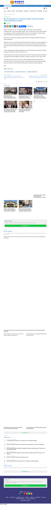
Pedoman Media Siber (20, 498)
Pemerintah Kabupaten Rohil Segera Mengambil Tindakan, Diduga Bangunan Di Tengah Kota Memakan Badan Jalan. (26, 449)
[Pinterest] (25, 494)
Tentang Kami (12, 497)
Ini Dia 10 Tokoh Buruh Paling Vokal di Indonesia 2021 (17, 457)
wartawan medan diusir (32, 71)
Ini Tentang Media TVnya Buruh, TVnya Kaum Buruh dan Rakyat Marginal (22, 440)
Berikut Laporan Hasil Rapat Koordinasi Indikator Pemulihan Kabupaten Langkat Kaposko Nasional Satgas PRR (25, 210)
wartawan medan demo (20, 71)
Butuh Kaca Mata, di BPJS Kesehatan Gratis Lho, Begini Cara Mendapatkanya (23, 461)
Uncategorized (7, 16)
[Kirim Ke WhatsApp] (46, 82)
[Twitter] (22, 494)
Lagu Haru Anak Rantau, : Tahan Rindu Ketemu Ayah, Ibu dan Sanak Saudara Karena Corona (37, 76)
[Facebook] (20, 494)
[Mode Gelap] (44, 8)
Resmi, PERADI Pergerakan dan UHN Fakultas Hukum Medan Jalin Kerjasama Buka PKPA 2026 (10, 110)
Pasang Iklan (37, 497)
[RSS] (31, 494)
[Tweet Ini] (39, 82)
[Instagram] (27, 494)
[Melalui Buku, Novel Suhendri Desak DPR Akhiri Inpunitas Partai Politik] (25, 104)
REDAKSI (27, 497)
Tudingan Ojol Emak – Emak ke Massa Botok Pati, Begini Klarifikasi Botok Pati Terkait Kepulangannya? (25, 97)
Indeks (7, 497)
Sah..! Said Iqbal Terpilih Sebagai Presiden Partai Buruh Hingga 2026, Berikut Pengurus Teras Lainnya (26, 453)
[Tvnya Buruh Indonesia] (7, 8)
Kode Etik (43, 497)
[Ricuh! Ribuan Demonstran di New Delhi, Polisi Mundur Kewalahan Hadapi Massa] (14, 379)
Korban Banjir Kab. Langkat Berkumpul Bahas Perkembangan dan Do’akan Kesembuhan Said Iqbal (40, 196)
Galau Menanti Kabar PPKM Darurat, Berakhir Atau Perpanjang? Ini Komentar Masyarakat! (25, 444)
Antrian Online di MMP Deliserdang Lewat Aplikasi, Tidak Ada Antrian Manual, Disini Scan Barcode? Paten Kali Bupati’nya (40, 97)
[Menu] (4, 8)
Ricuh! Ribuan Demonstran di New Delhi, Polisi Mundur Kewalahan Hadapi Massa (13, 428)
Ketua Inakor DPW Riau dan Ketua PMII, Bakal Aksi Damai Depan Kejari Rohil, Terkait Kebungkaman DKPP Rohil (24, 331)
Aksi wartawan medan (9, 71)
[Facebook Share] (36, 82)
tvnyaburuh (8, 22)
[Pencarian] (46, 8)
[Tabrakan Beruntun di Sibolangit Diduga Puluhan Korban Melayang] (36, 379)
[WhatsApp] (29, 494)
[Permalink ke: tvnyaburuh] (5, 23)
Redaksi (31, 497)
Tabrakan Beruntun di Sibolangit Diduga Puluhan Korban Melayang (36, 428)
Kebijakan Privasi (20, 497)
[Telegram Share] (44, 82)
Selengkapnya (25, 225)
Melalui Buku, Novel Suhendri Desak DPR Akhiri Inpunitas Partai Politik (25, 110)
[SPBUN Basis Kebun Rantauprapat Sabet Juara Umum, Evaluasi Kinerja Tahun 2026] (10, 91)
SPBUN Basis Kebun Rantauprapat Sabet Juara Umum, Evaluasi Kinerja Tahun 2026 (20, 5)
